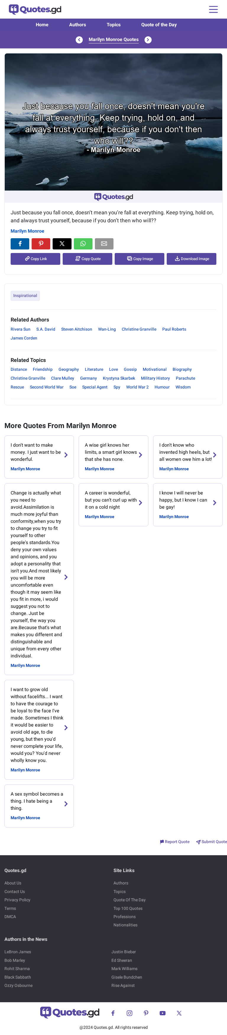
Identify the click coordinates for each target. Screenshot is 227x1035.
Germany (88, 378)
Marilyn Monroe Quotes (114, 39)
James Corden (24, 338)
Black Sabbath (17, 977)
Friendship (43, 369)
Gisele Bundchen (126, 977)
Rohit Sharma (17, 969)
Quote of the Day (159, 24)
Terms (10, 908)
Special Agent (95, 387)
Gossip (130, 369)
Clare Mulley (62, 378)
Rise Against (123, 985)
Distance (19, 369)
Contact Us (14, 892)
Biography (182, 369)
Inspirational (25, 296)
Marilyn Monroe (27, 231)
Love (113, 369)
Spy (117, 387)
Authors (77, 24)
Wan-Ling (107, 329)
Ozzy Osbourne (18, 985)
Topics (114, 24)
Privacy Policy (17, 900)
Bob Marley (14, 960)
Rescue (17, 387)
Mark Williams (124, 969)
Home (42, 24)
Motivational (155, 369)
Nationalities (125, 925)
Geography (69, 369)
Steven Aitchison (76, 329)
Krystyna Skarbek (119, 378)
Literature (94, 369)
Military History (155, 378)
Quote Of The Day (130, 900)
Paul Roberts (174, 329)
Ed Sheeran (121, 960)
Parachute (185, 378)
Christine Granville (139, 329)
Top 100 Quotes (128, 908)
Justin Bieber (123, 952)
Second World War (47, 387)
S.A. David (45, 329)
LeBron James (17, 952)
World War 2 (137, 387)
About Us (12, 883)
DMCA (10, 917)
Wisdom (183, 387)
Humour (162, 387)
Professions (125, 917)
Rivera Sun (20, 329)
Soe (72, 387)
